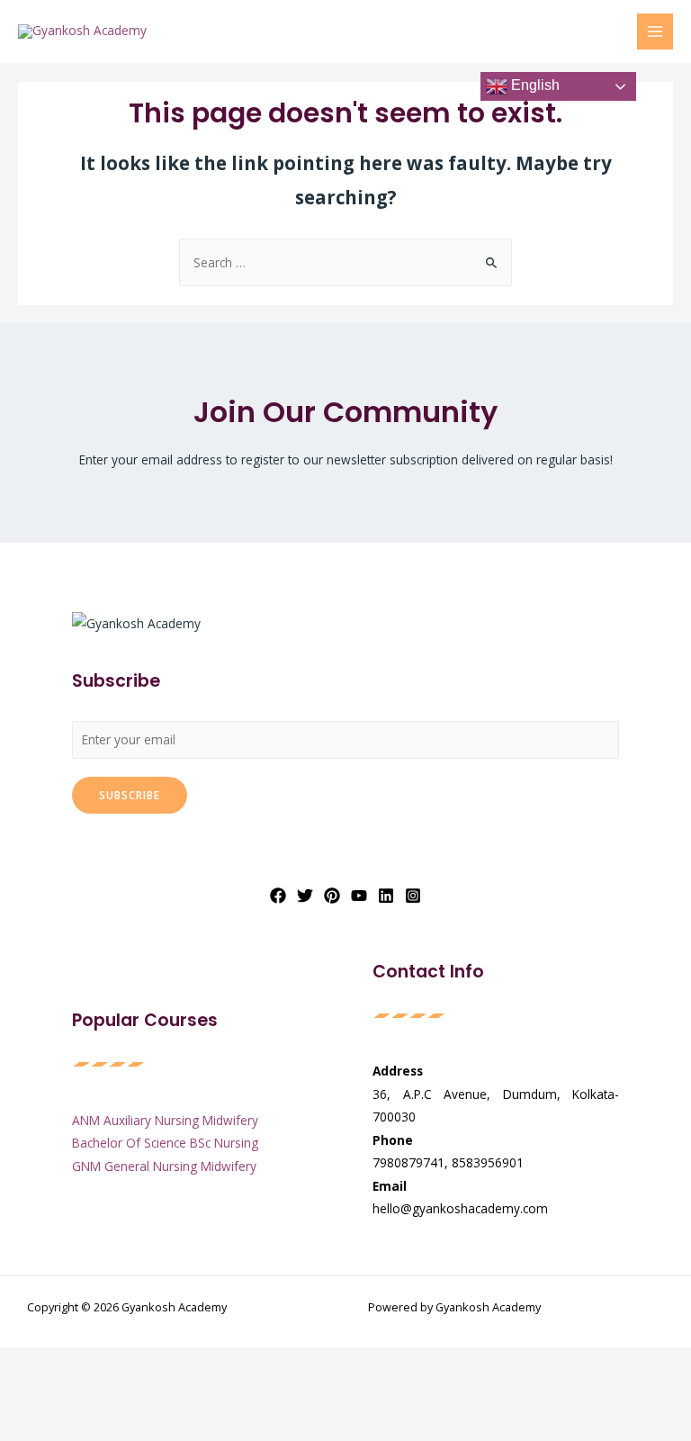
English (533, 85)
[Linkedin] (386, 895)
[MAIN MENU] (655, 32)
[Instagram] (413, 895)
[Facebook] (278, 895)
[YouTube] (359, 895)
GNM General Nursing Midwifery (164, 1166)
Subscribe (129, 795)
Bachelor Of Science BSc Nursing (165, 1142)
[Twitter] (305, 895)
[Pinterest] (332, 895)
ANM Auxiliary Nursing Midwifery (165, 1120)
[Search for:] (345, 262)
